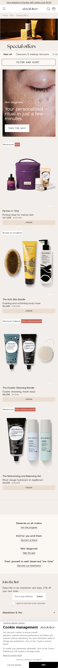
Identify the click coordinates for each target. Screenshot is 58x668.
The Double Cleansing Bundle (18, 387)
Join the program (29, 527)
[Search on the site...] (48, 9)
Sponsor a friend (29, 540)
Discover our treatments (29, 565)
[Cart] (53, 9)
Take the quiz (17, 128)
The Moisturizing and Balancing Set (22, 476)
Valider (40, 596)
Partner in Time (11, 210)
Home (5, 15)
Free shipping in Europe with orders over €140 (29, 2)
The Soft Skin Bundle (14, 299)
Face (12, 15)
